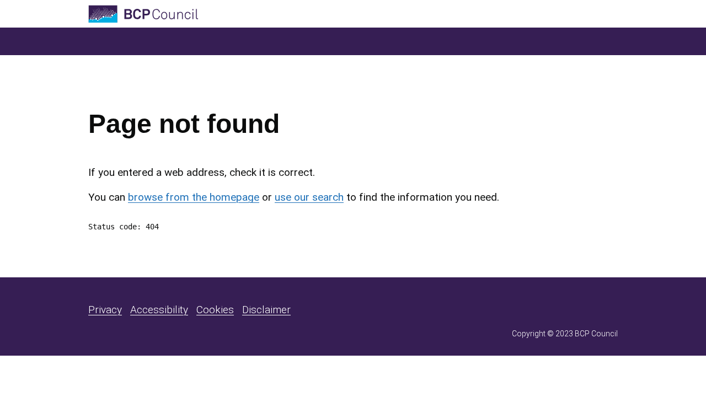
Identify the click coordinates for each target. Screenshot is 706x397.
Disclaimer (266, 309)
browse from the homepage (193, 197)
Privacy (105, 309)
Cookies (215, 309)
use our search (309, 197)
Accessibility (159, 309)
